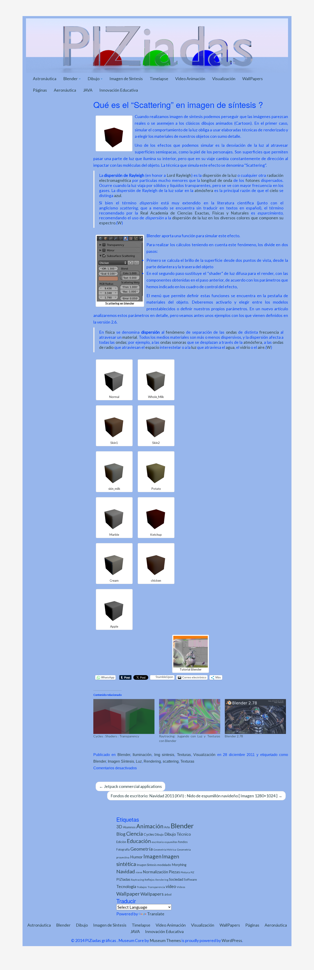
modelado (164, 865)
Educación (139, 841)
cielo (274, 190)
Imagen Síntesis (121, 761)
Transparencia (156, 886)
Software (190, 879)
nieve (139, 872)
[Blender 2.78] (255, 716)
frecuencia (269, 332)
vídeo (171, 886)
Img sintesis (164, 755)
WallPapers (252, 78)
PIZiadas (123, 879)
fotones (252, 180)
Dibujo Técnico (177, 834)
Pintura (185, 872)
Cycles (149, 834)
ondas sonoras (173, 342)
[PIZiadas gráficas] (157, 45)
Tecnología (126, 886)
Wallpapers (152, 894)
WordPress (232, 940)
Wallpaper (128, 894)
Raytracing (137, 879)
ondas (231, 332)
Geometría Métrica (164, 849)
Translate (155, 913)
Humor (136, 856)
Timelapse (159, 78)
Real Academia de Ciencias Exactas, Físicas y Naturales (194, 213)
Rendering (152, 761)
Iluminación (142, 755)
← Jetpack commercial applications (130, 786)
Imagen (152, 856)
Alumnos (129, 827)
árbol (167, 894)
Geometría (141, 849)
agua (230, 347)
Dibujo (94, 78)
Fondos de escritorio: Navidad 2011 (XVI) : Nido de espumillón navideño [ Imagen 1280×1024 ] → (196, 795)
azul (117, 195)
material (129, 337)
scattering (171, 761)
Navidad (125, 871)
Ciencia (134, 833)
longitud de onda (216, 180)
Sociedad (176, 879)
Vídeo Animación (190, 78)
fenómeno (175, 332)
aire (261, 347)
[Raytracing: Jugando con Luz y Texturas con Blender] (189, 716)
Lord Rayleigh (179, 175)
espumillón (170, 841)
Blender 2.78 (234, 736)
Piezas (174, 872)
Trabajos (142, 886)
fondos (183, 842)
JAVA (87, 90)
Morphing (179, 865)
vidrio (245, 347)
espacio (152, 347)
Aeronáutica (65, 90)
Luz (139, 761)
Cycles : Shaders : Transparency (116, 736)
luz (193, 347)
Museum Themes (165, 940)
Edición (121, 842)
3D (119, 826)
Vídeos (181, 886)
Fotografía (123, 849)
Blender (70, 78)
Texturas (184, 755)
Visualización (223, 78)
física (110, 332)
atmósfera (203, 190)
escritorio (157, 842)
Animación (149, 826)
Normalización (155, 871)
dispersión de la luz (220, 175)
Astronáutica (44, 78)
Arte (167, 827)
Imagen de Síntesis (126, 78)
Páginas (40, 90)
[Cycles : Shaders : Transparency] (123, 716)
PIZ (192, 872)
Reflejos (150, 879)
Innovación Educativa (118, 90)
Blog (121, 834)
